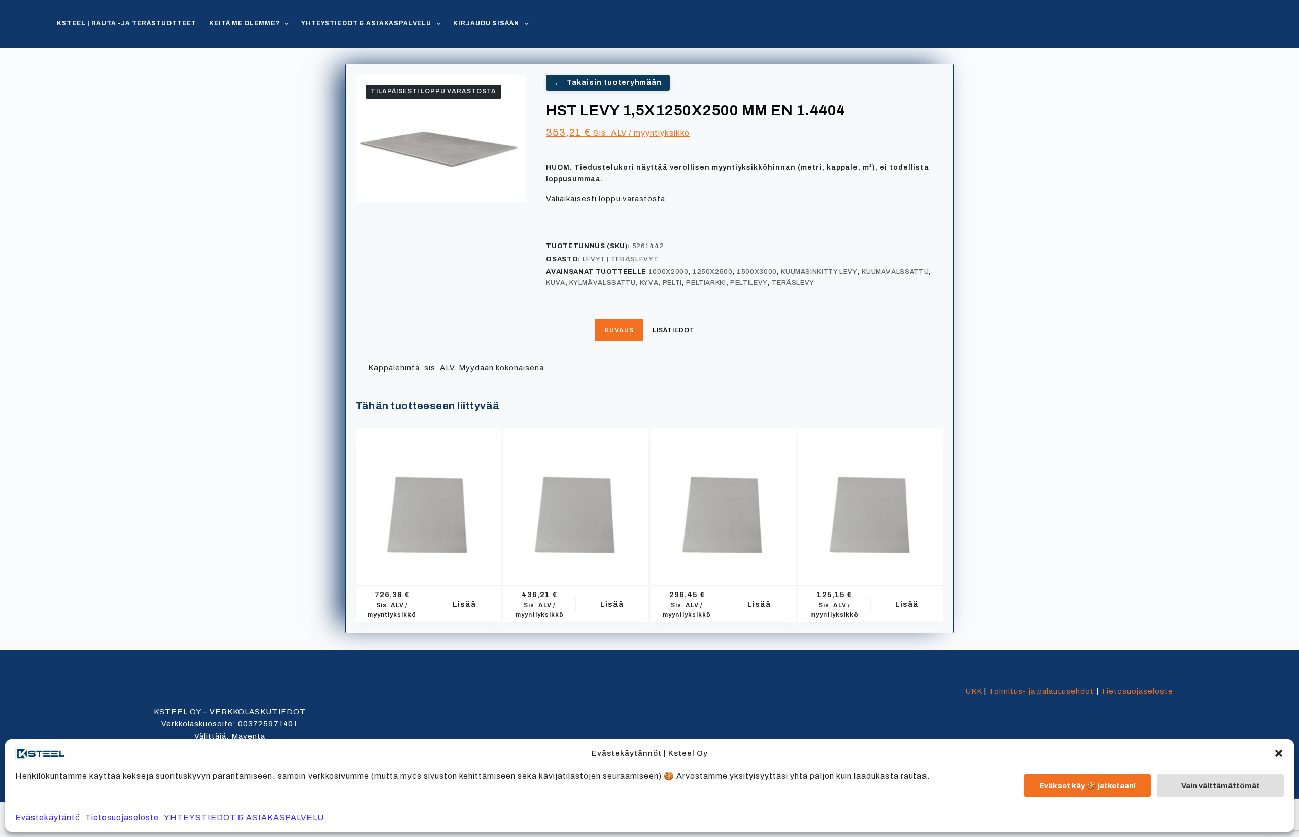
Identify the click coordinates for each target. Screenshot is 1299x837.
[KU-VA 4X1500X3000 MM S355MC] (723, 500)
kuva (555, 282)
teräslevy (793, 282)
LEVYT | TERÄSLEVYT (621, 259)
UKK (973, 691)
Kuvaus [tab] (619, 330)
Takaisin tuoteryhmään (608, 82)
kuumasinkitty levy (819, 271)
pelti (672, 282)
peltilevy (749, 282)
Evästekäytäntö (47, 817)
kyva (649, 282)
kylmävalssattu (602, 282)
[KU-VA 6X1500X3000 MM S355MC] (575, 500)
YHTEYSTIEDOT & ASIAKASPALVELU (244, 817)
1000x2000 (668, 271)
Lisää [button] (464, 604)
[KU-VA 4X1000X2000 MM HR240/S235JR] (870, 500)
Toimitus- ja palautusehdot (1041, 691)
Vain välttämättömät (1220, 786)
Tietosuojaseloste (122, 817)
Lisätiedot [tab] (674, 330)
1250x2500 (713, 271)
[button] (1279, 753)
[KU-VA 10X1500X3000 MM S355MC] (428, 500)
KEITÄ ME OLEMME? (244, 23)
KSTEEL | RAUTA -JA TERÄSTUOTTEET (126, 23)
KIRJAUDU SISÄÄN (486, 23)
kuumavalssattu (895, 271)
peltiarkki (706, 282)
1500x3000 (757, 271)
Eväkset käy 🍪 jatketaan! (1087, 786)
